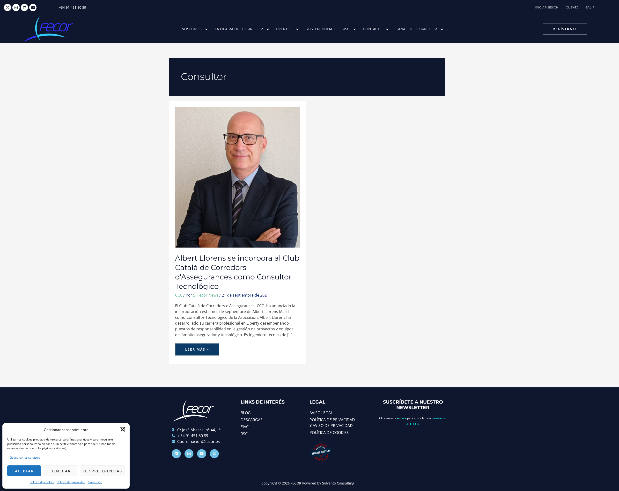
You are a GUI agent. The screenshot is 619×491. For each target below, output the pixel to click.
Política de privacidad (71, 482)
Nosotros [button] (192, 29)
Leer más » (202, 347)
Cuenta (572, 7)
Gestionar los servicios (25, 457)
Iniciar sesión (547, 7)
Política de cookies (42, 482)
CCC (178, 295)
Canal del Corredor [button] (416, 29)
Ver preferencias (102, 471)
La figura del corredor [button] (239, 29)
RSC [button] (346, 29)
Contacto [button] (373, 29)
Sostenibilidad (320, 29)
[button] (122, 429)
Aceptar (24, 471)
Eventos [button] (284, 29)
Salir (590, 7)
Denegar (61, 471)
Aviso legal (95, 482)
